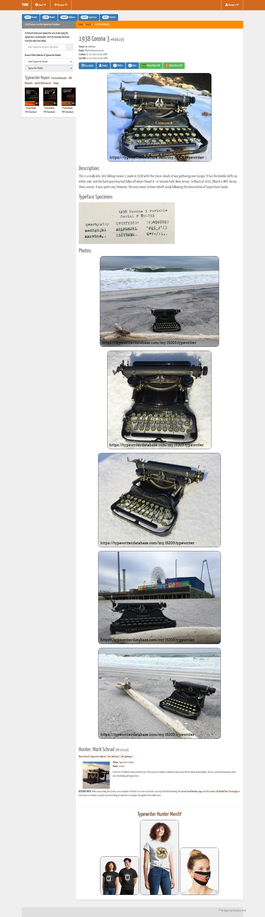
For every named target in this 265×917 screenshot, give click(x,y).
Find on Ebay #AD (153, 65)
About (41, 5)
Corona (88, 24)
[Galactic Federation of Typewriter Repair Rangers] (159, 857)
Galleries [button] (68, 17)
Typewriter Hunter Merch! (159, 814)
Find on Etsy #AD (175, 65)
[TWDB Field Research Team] (199, 871)
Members (232, 5)
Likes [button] (133, 65)
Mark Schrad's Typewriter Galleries (92, 756)
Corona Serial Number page (191, 791)
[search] (49, 61)
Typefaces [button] (89, 17)
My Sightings (126, 756)
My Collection (113, 756)
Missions (61, 5)
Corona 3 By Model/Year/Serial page (223, 791)
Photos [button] (118, 65)
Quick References (43, 83)
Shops (56, 83)
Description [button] (89, 66)
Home (81, 24)
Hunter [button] (105, 66)
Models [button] (49, 17)
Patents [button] (110, 17)
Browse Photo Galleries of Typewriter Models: (43, 55)
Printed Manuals (59, 78)
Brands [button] (31, 17)
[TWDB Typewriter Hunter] (119, 875)
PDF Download (30, 112)
